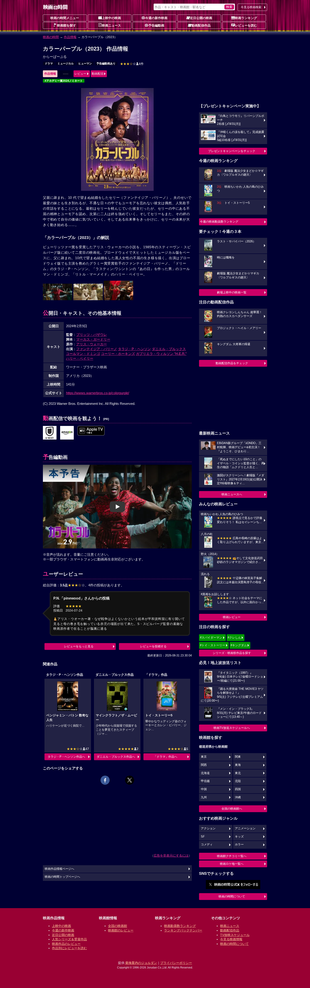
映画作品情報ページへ (59, 868)
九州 (204, 797)
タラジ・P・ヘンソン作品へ (66, 756)
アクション (208, 828)
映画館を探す (66, 25)
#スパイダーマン (211, 637)
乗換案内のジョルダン (141, 963)
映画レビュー (232, 617)
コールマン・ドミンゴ (83, 354)
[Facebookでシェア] (105, 780)
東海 (238, 765)
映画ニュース (111, 25)
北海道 (205, 773)
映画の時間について (232, 896)
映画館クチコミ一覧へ (231, 856)
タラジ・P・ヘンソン (134, 349)
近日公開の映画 (201, 18)
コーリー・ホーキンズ (118, 354)
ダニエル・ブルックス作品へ (116, 756)
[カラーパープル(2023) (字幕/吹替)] (91, 431)
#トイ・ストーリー (212, 645)
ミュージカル (65, 63)
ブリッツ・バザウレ (91, 335)
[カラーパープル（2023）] (50, 433)
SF (203, 836)
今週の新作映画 (156, 18)
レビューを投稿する (153, 646)
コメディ (207, 844)
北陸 (238, 781)
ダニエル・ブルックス (169, 349)
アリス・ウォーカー (91, 344)
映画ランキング (246, 18)
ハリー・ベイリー (79, 358)
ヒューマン (85, 63)
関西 (204, 765)
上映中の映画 (111, 18)
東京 (204, 756)
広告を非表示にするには (171, 855)
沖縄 (238, 797)
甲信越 (205, 781)
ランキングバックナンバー (183, 930)
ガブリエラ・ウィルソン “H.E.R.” (161, 354)
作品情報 (70, 37)
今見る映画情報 (231, 939)
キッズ (239, 836)
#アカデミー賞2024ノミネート (64, 80)
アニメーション (245, 828)
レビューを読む (246, 25)
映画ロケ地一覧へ (232, 863)
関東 (238, 756)
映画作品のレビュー (66, 944)
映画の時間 (51, 37)
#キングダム (239, 645)
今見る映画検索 (251, 7)
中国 (204, 789)
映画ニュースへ (231, 494)
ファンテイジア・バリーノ (96, 349)
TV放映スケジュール (235, 935)
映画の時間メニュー (64, 18)
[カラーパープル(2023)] (67, 433)
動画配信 (97, 73)
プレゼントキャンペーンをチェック (231, 151)
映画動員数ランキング (180, 926)
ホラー (239, 844)
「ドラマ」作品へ (165, 756)
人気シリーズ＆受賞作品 (69, 939)
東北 (238, 773)
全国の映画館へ (231, 808)
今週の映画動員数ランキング (219, 221)
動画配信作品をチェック (232, 363)
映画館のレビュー (120, 930)
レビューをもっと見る (78, 646)
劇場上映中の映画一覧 (231, 292)
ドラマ (49, 63)
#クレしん (234, 637)
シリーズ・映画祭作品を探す (232, 653)
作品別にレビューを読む (69, 948)
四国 (238, 789)
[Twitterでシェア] (129, 780)
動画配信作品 (201, 25)
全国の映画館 (117, 926)
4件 (132, 64)
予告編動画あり (106, 63)
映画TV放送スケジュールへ (232, 728)
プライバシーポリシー (176, 963)
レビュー (80, 73)
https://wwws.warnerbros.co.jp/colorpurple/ (97, 393)
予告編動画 (156, 25)
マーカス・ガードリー (93, 339)
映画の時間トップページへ (62, 876)
